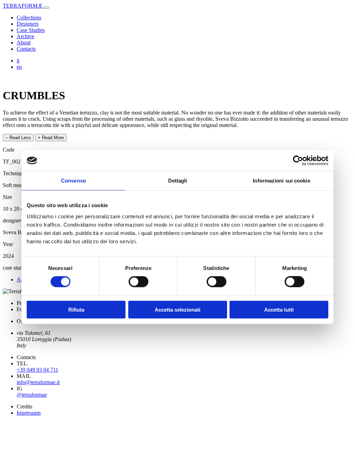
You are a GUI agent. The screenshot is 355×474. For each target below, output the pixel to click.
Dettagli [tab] (177, 181)
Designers (27, 24)
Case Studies (31, 30)
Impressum (29, 413)
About (24, 42)
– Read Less (18, 137)
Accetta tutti (279, 309)
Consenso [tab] (73, 181)
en (19, 67)
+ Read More (51, 137)
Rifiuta (76, 309)
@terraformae (32, 395)
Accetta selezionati (177, 309)
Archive (25, 36)
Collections (29, 17)
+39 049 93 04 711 (37, 370)
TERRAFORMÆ (23, 6)
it (18, 61)
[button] (46, 8)
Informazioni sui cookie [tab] (281, 181)
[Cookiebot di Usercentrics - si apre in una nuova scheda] (298, 160)
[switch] (138, 281)
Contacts (26, 49)
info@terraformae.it (38, 382)
